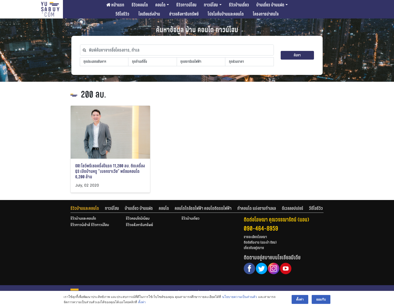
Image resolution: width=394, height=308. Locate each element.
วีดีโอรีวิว (122, 14)
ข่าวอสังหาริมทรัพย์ (184, 14)
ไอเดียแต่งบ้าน (149, 14)
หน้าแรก (117, 5)
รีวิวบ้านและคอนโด (84, 208)
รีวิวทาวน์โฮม (186, 5)
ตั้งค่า (142, 302)
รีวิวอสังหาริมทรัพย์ (139, 225)
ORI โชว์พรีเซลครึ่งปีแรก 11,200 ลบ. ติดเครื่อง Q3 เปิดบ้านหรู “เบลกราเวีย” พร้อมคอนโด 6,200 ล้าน (110, 171)
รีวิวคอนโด (140, 5)
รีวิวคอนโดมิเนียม (138, 219)
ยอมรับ (321, 299)
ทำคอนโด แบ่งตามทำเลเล (256, 208)
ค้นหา (297, 55)
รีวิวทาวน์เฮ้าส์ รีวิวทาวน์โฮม (89, 225)
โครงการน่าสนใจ (266, 14)
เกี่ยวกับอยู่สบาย (254, 247)
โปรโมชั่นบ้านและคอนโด (226, 14)
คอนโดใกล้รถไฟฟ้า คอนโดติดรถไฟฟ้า (203, 208)
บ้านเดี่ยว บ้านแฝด (270, 5)
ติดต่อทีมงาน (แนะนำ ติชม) (260, 242)
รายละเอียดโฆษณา (255, 237)
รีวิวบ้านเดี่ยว (239, 5)
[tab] (87, 208)
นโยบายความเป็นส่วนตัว (239, 297)
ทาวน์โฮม (211, 5)
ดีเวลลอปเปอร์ (292, 208)
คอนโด (160, 5)
